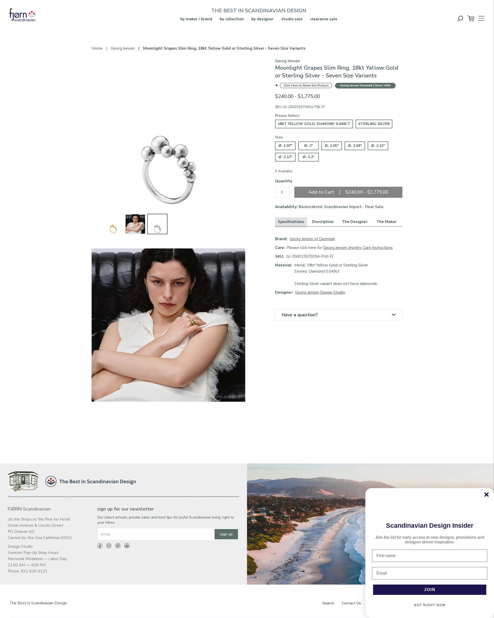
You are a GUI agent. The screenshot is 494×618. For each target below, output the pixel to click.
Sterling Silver (374, 123)
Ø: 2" (308, 145)
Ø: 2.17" (285, 157)
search (328, 603)
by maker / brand (196, 19)
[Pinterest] (115, 547)
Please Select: (287, 115)
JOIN (430, 589)
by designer (262, 19)
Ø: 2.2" (308, 157)
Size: (279, 137)
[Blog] (124, 547)
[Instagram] (106, 547)
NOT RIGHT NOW (430, 605)
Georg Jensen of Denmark (312, 238)
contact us (351, 603)
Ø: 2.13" (378, 145)
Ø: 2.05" (332, 145)
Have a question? (300, 315)
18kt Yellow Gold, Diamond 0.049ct (314, 123)
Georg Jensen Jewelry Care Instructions (358, 247)
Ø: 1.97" (285, 145)
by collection (232, 19)
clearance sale (323, 19)
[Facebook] (99, 547)
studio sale (292, 19)
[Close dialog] (486, 494)
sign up (226, 534)
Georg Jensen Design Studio (320, 292)
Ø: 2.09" (355, 145)
